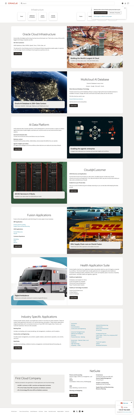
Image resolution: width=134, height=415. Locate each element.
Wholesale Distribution (101, 345)
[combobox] (67, 3)
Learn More (18, 149)
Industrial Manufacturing (102, 325)
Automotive (74, 323)
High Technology (75, 343)
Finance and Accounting (19, 224)
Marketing (16, 239)
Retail (97, 338)
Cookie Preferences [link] (33, 411)
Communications (75, 327)
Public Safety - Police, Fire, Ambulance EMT (107, 335)
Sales (15, 240)
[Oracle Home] (13, 3)
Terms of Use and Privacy (24, 411)
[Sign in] (125, 3)
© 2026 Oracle (14, 411)
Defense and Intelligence (77, 333)
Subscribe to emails (52, 411)
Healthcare (73, 342)
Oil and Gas (99, 330)
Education (73, 335)
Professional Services (101, 333)
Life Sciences (99, 327)
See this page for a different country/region (103, 16)
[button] (6, 3)
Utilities (98, 343)
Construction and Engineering (78, 328)
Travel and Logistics (101, 342)
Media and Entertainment (102, 328)
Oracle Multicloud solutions (76, 99)
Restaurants (99, 337)
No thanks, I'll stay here (115, 12)
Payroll (15, 233)
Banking (73, 325)
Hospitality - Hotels (76, 345)
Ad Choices (41, 411)
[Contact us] (128, 3)
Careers (45, 411)
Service (15, 242)
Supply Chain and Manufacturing (22, 226)
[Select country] (122, 3)
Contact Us (67, 411)
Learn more (18, 53)
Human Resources (18, 232)
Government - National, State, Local (80, 340)
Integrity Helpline (60, 411)
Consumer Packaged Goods (78, 332)
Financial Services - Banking (78, 337)
